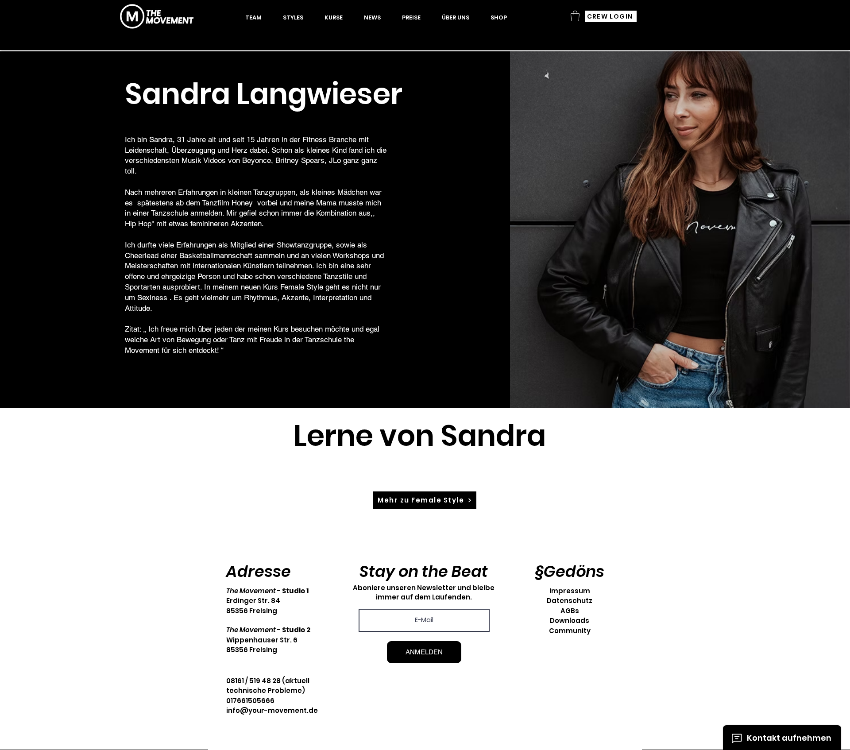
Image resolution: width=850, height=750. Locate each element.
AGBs (569, 610)
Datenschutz (569, 600)
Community (570, 630)
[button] (333, 18)
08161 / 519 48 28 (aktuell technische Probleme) (267, 686)
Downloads (569, 620)
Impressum (569, 590)
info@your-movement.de (272, 710)
